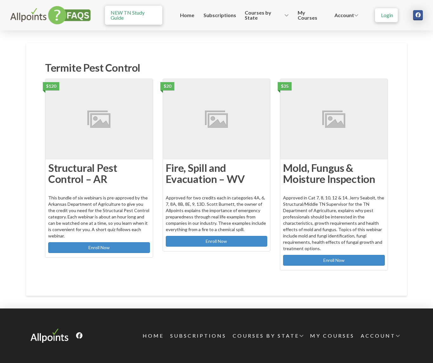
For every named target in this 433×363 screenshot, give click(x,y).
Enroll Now (99, 247)
